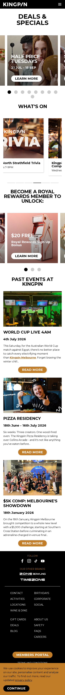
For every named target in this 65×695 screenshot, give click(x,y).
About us (41, 619)
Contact (16, 593)
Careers (40, 636)
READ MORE (32, 370)
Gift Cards (18, 619)
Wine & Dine (18, 610)
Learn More (26, 256)
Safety (39, 625)
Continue (16, 688)
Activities (17, 598)
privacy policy (23, 680)
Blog (14, 631)
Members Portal (32, 655)
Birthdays (41, 593)
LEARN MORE (26, 78)
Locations (18, 604)
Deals (14, 625)
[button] (9, 92)
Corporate (42, 598)
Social (39, 604)
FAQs (37, 631)
